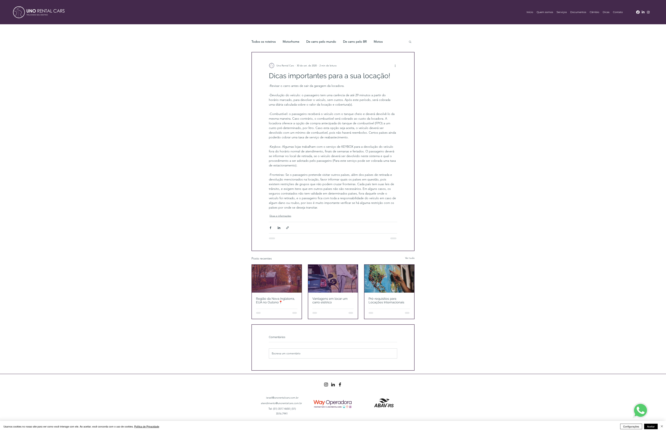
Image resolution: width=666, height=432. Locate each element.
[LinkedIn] (643, 12)
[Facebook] (638, 12)
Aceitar (651, 426)
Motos (378, 42)
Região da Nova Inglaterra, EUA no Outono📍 (275, 300)
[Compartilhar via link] (287, 227)
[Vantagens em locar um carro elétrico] (333, 279)
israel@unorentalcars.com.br (282, 397)
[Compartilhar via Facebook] (270, 227)
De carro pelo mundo (321, 42)
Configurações (631, 426)
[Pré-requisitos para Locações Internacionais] (389, 279)
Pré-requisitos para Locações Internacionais (386, 300)
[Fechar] (662, 426)
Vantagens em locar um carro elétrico (330, 300)
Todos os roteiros (263, 42)
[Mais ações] (395, 65)
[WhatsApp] (640, 410)
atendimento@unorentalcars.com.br (281, 403)
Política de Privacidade (146, 426)
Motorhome (291, 42)
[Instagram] (648, 12)
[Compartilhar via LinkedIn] (279, 227)
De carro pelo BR (355, 42)
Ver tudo (410, 258)
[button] (562, 12)
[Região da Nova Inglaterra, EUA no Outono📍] (277, 279)
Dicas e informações (280, 215)
